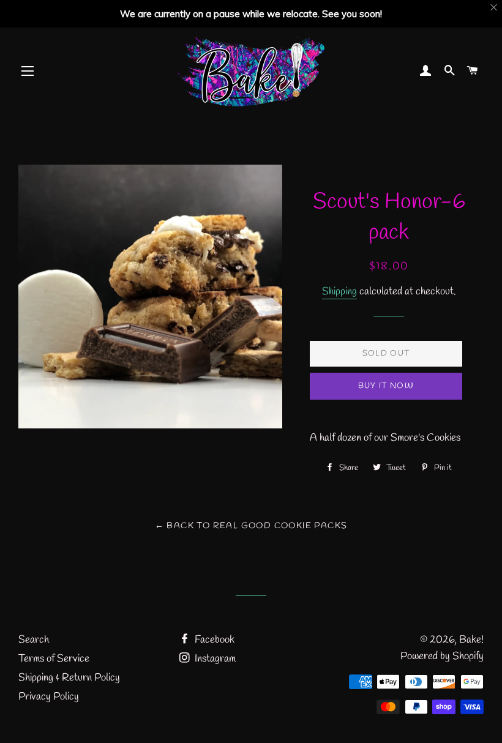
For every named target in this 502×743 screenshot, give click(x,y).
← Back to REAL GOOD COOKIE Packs (251, 526)
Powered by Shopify (442, 656)
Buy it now (386, 386)
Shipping (339, 292)
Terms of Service (53, 659)
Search (33, 640)
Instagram (214, 659)
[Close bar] (494, 7)
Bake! (471, 640)
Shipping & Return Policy (69, 678)
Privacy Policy (48, 697)
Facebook (213, 640)
